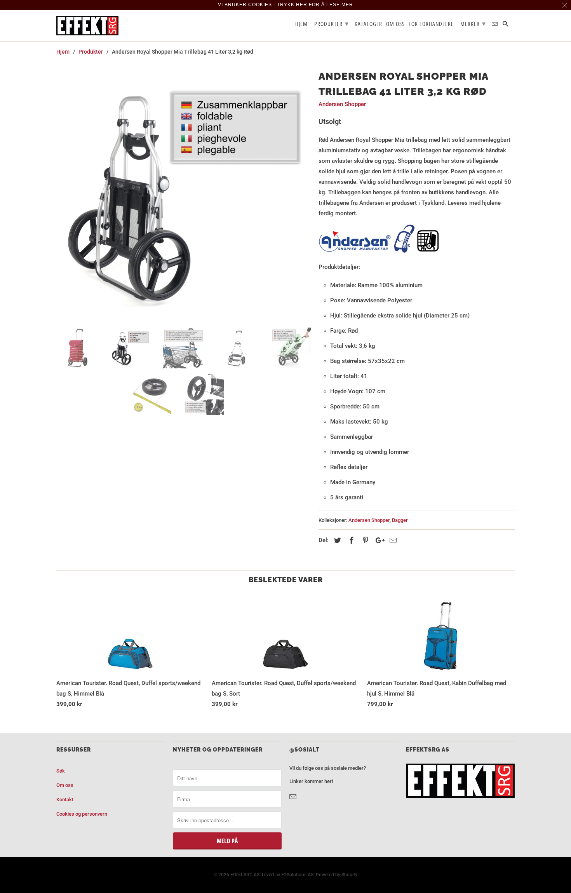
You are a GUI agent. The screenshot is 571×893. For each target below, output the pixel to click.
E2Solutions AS (297, 874)
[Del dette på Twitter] (336, 540)
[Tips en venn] (392, 540)
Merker (473, 23)
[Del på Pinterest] (364, 540)
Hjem (301, 24)
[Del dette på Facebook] (350, 540)
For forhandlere (431, 24)
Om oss (64, 785)
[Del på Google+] (378, 540)
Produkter (331, 23)
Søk (60, 771)
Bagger (400, 520)
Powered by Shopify (336, 874)
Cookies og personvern (81, 814)
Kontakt (64, 799)
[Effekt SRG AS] (87, 25)
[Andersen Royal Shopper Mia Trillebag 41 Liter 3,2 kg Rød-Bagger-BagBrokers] (183, 194)
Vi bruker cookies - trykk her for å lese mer (285, 4)
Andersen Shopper (342, 104)
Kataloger (368, 24)
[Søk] (506, 25)
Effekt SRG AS (244, 874)
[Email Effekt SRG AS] (293, 797)
